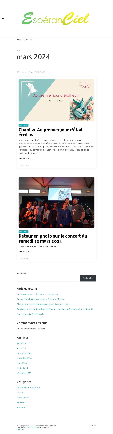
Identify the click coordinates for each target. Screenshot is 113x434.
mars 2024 (22, 363)
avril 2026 (21, 343)
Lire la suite (25, 158)
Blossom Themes (34, 427)
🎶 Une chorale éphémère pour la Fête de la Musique (41, 299)
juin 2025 (21, 348)
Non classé (23, 125)
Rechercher (22, 274)
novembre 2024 (24, 358)
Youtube (21, 407)
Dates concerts (23, 398)
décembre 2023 (24, 373)
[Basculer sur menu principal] (3, 18)
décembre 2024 (24, 353)
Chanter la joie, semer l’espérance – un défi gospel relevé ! (43, 304)
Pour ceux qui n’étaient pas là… (31, 314)
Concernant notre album (28, 388)
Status (93, 425)
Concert (20, 393)
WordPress (20, 429)
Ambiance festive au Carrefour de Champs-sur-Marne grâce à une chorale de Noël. (55, 309)
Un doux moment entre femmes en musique (37, 294)
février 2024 (22, 368)
